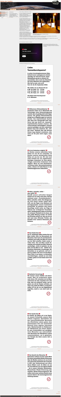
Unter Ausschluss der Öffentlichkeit (4, 15)
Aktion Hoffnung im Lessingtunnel (4, 13)
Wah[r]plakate (13, 9)
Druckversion (58, 393)
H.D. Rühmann (24, 9)
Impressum (38, 396)
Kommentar (2, 16)
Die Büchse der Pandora (5, 9)
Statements (19, 9)
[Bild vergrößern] (39, 102)
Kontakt (29, 9)
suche (2, 17)
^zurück (59, 39)
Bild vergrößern (57, 33)
